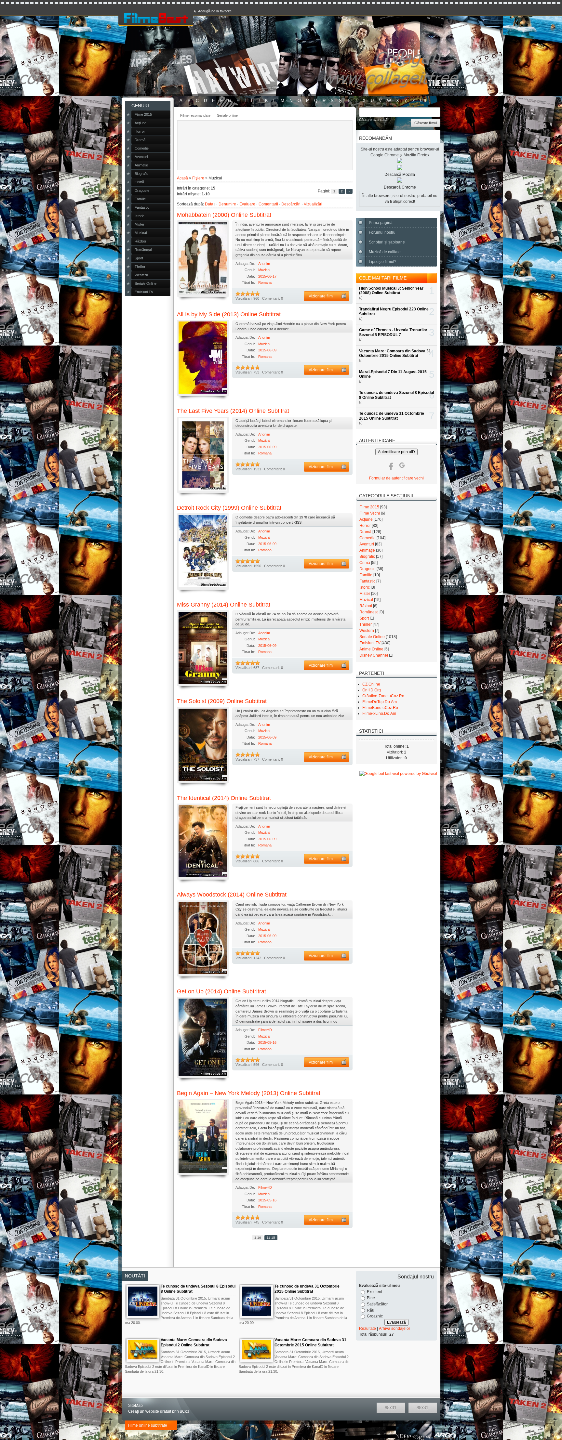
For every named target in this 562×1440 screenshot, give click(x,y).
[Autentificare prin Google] (402, 465)
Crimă (364, 562)
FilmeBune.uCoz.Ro (380, 707)
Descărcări (291, 204)
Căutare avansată (373, 120)
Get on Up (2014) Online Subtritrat (221, 991)
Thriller (365, 624)
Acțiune (366, 519)
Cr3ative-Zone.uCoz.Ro (383, 696)
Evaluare (247, 204)
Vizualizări (313, 204)
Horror (365, 525)
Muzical (264, 270)
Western (366, 630)
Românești (369, 612)
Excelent (374, 1291)
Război (365, 606)
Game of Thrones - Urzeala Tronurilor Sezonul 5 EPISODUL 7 (393, 332)
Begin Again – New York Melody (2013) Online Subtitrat (248, 1093)
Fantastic (367, 581)
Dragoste (367, 569)
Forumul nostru (382, 232)
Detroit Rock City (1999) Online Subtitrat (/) (203, 551)
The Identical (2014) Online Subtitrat (224, 798)
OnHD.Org (371, 690)
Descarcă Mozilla (399, 174)
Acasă (182, 178)
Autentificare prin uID (396, 452)
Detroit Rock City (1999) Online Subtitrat (229, 507)
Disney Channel (373, 655)
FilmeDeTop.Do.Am (379, 702)
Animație (367, 550)
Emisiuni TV (370, 643)
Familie (365, 575)
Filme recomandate (195, 115)
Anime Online (371, 649)
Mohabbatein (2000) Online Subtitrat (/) (203, 258)
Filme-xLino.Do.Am (379, 713)
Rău (370, 1310)
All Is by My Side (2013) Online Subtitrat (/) (203, 357)
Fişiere (198, 178)
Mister (364, 593)
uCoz (184, 1411)
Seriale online (227, 115)
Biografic (367, 556)
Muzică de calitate (385, 252)
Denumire (227, 204)
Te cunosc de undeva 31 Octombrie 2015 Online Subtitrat (391, 415)
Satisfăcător (377, 1304)
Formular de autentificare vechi (396, 478)
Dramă (365, 532)
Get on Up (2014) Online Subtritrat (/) (203, 1038)
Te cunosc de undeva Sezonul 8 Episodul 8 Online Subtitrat (198, 1289)
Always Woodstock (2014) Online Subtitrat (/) (203, 938)
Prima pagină (381, 222)
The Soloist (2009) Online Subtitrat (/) (203, 745)
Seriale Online (372, 637)
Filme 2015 (369, 507)
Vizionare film (321, 296)
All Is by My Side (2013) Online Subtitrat (229, 314)
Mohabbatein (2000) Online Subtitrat (224, 215)
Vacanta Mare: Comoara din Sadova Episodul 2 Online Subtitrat (194, 1342)
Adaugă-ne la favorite (215, 11)
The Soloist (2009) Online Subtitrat (222, 701)
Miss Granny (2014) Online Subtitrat (223, 604)
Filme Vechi (369, 513)
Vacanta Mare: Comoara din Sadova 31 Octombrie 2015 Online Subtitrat (395, 353)
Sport (364, 618)
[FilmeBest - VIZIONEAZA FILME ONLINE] (156, 17)
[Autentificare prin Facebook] (391, 465)
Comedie (367, 538)
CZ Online (371, 684)
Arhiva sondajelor (394, 1328)
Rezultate (367, 1328)
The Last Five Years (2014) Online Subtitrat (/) (203, 454)
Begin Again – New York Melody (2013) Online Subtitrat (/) (203, 1136)
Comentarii (268, 204)
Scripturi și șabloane (387, 242)
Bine (371, 1298)
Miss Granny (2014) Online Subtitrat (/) (203, 648)
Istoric (364, 587)
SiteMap (135, 1405)
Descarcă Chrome (400, 187)
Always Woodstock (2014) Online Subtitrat (232, 894)
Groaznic (375, 1316)
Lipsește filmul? (382, 261)
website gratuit (158, 1411)
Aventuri (366, 544)
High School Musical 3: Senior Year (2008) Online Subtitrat (391, 290)
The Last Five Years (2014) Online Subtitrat (233, 411)
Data (209, 204)
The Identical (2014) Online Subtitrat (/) (203, 841)
